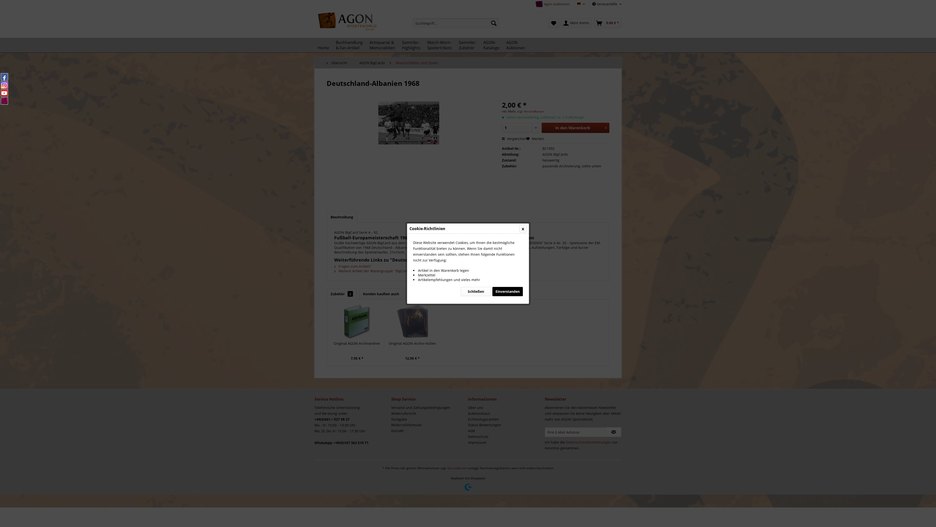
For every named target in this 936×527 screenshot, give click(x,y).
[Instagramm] (4, 85)
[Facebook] (4, 77)
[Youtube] (4, 93)
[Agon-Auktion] (4, 101)
